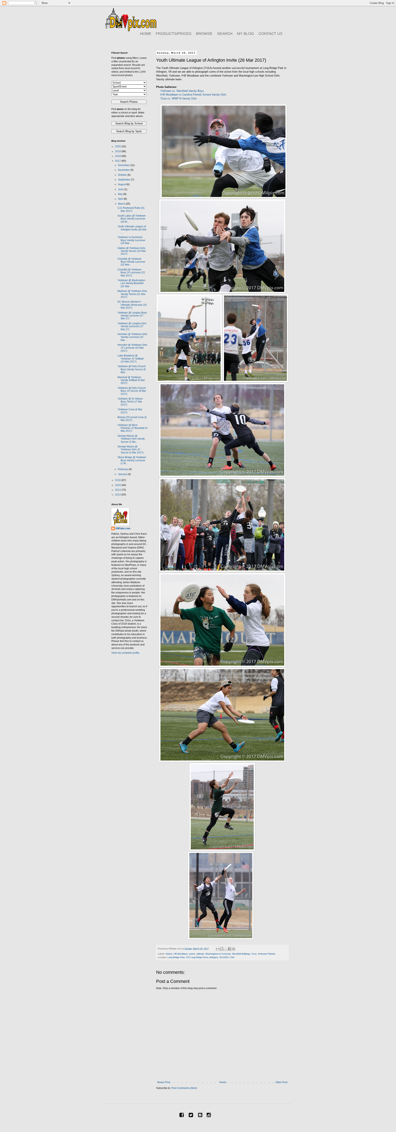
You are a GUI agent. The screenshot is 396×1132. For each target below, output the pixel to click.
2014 (118, 489)
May (120, 194)
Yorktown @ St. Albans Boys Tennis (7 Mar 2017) (130, 401)
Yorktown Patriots (266, 954)
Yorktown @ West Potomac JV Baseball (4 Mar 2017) (132, 428)
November (124, 170)
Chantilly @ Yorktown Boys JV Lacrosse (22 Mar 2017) (131, 272)
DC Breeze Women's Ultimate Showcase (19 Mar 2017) (132, 304)
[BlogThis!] (222, 949)
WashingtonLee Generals (218, 954)
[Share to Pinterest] (233, 949)
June (121, 189)
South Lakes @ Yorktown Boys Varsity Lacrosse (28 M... (132, 218)
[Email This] (218, 949)
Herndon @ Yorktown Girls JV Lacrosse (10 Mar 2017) (132, 347)
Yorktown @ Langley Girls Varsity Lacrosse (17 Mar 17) (132, 326)
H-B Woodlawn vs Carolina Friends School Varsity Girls (193, 94)
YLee (254, 954)
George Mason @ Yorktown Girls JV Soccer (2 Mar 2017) (131, 449)
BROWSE (204, 34)
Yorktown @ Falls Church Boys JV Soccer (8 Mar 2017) (132, 391)
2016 (118, 480)
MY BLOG (245, 34)
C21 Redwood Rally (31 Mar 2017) (131, 209)
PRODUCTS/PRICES (173, 34)
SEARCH (224, 34)
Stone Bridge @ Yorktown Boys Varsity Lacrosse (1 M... (132, 460)
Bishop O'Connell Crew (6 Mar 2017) (132, 419)
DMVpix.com (123, 528)
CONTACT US (270, 34)
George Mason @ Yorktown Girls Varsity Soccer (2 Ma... (131, 438)
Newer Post (163, 1082)
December (124, 165)
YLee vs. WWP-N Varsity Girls (178, 98)
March (122, 203)
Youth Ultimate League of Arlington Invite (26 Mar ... (132, 229)
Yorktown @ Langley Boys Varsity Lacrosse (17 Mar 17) (132, 315)
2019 (118, 151)
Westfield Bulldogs (241, 954)
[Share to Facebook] (229, 949)
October (122, 174)
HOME (145, 34)
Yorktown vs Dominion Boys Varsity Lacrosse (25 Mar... (131, 240)
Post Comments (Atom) (184, 1088)
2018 (118, 156)
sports (192, 954)
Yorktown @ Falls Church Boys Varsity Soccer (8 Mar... (132, 369)
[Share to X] (226, 949)
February (123, 469)
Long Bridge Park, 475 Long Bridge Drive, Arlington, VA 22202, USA (200, 957)
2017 (118, 160)
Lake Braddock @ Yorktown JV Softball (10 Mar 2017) (131, 358)
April (121, 198)
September (124, 179)
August (122, 184)
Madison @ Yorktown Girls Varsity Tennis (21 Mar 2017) (132, 294)
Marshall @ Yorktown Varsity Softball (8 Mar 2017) (131, 380)
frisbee (169, 954)
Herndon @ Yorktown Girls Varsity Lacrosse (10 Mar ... (132, 337)
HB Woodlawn (181, 954)
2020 (118, 146)
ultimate (200, 954)
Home (222, 1082)
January (123, 474)
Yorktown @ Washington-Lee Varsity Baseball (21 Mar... (132, 283)
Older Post (281, 1082)
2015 (118, 485)
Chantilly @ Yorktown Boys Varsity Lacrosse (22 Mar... (131, 261)
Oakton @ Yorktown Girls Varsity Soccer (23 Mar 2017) (132, 251)
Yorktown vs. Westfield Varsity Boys (182, 90)
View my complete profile (125, 652)
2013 (118, 494)
